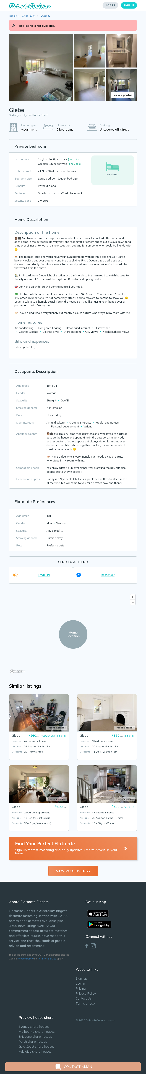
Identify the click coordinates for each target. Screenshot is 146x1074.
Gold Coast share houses (36, 1046)
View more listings (73, 871)
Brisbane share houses (35, 1036)
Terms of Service (47, 958)
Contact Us (84, 998)
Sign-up (81, 978)
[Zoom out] (132, 602)
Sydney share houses (34, 1026)
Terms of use (85, 1003)
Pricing (81, 988)
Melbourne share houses (37, 1031)
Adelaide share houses (35, 1051)
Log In (110, 5)
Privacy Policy (25, 958)
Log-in (80, 983)
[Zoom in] (132, 597)
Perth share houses (33, 1041)
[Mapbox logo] (18, 671)
